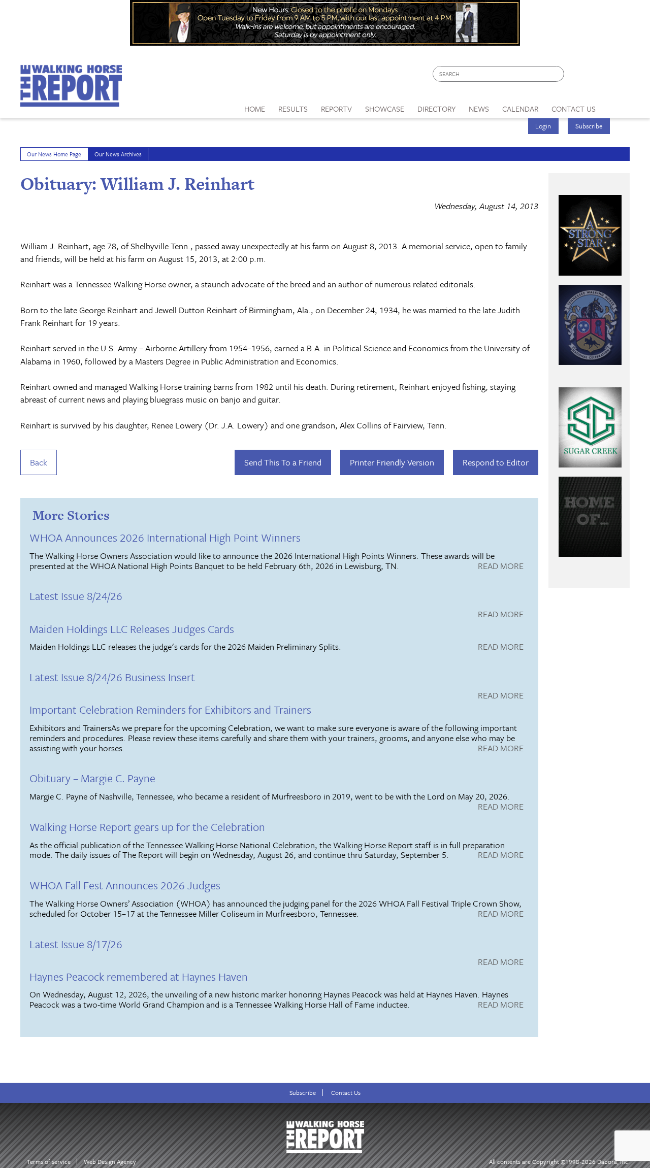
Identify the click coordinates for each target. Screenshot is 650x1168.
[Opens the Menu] (616, 105)
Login (543, 126)
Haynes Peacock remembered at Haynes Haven (138, 976)
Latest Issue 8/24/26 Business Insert (112, 677)
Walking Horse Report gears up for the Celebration (147, 827)
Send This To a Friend (282, 462)
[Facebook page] (577, 76)
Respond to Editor (496, 462)
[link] (254, 106)
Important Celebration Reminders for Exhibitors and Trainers (170, 709)
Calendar (520, 108)
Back (38, 462)
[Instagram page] (615, 76)
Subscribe (589, 126)
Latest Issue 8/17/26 (75, 944)
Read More (501, 566)
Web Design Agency (110, 1161)
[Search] (557, 74)
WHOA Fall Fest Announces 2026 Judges (124, 885)
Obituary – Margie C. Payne (92, 778)
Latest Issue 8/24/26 (75, 596)
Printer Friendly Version (392, 462)
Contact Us (346, 1092)
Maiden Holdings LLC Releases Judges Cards (131, 629)
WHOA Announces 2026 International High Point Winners (165, 537)
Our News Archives (118, 154)
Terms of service (49, 1161)
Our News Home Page (54, 154)
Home (254, 108)
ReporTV (336, 108)
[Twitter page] (596, 76)
